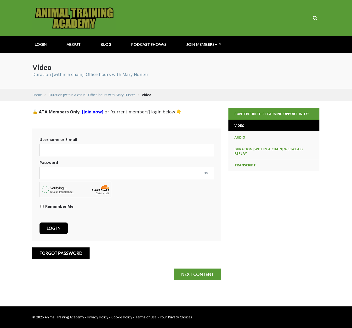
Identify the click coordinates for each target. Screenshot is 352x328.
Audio (239, 137)
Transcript (245, 165)
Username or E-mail (58, 139)
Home (37, 95)
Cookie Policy (121, 317)
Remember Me (59, 206)
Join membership (203, 44)
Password (49, 162)
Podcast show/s (148, 44)
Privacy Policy (97, 317)
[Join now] (92, 112)
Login (41, 44)
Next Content (197, 274)
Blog (106, 44)
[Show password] (205, 172)
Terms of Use (146, 317)
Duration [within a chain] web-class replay (268, 151)
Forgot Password (61, 253)
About (74, 44)
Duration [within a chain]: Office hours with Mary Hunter (90, 74)
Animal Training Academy (74, 18)
